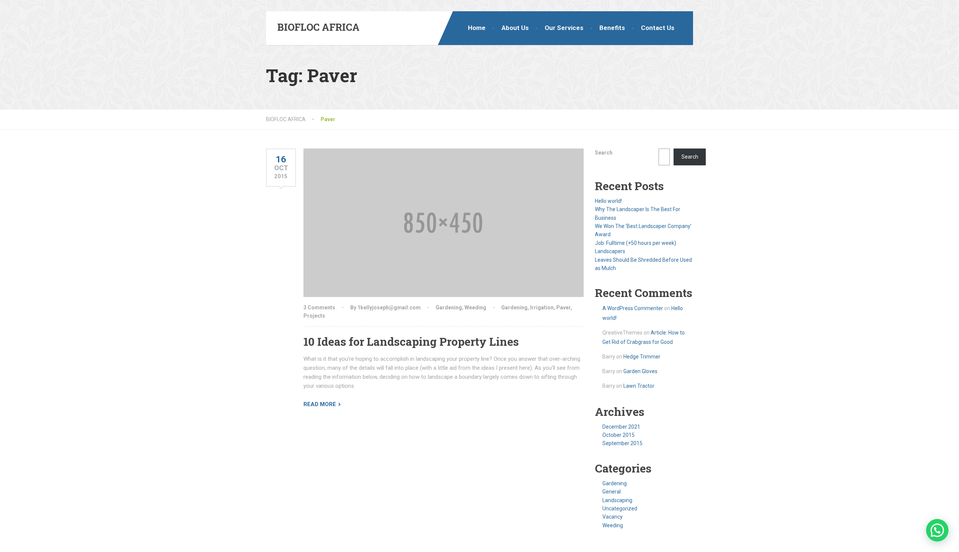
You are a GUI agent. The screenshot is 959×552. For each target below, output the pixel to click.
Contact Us (657, 28)
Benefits (612, 28)
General (611, 492)
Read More (319, 404)
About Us (515, 28)
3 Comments (319, 307)
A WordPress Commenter (632, 308)
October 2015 (618, 435)
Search (603, 153)
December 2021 (621, 427)
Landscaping (617, 500)
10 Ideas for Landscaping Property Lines (411, 341)
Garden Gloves (640, 371)
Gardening (449, 307)
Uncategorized (619, 509)
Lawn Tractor (638, 386)
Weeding (475, 307)
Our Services (564, 28)
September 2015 (622, 443)
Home (476, 28)
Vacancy (612, 517)
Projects (314, 316)
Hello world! (608, 201)
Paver (563, 307)
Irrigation (542, 307)
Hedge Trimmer (641, 357)
